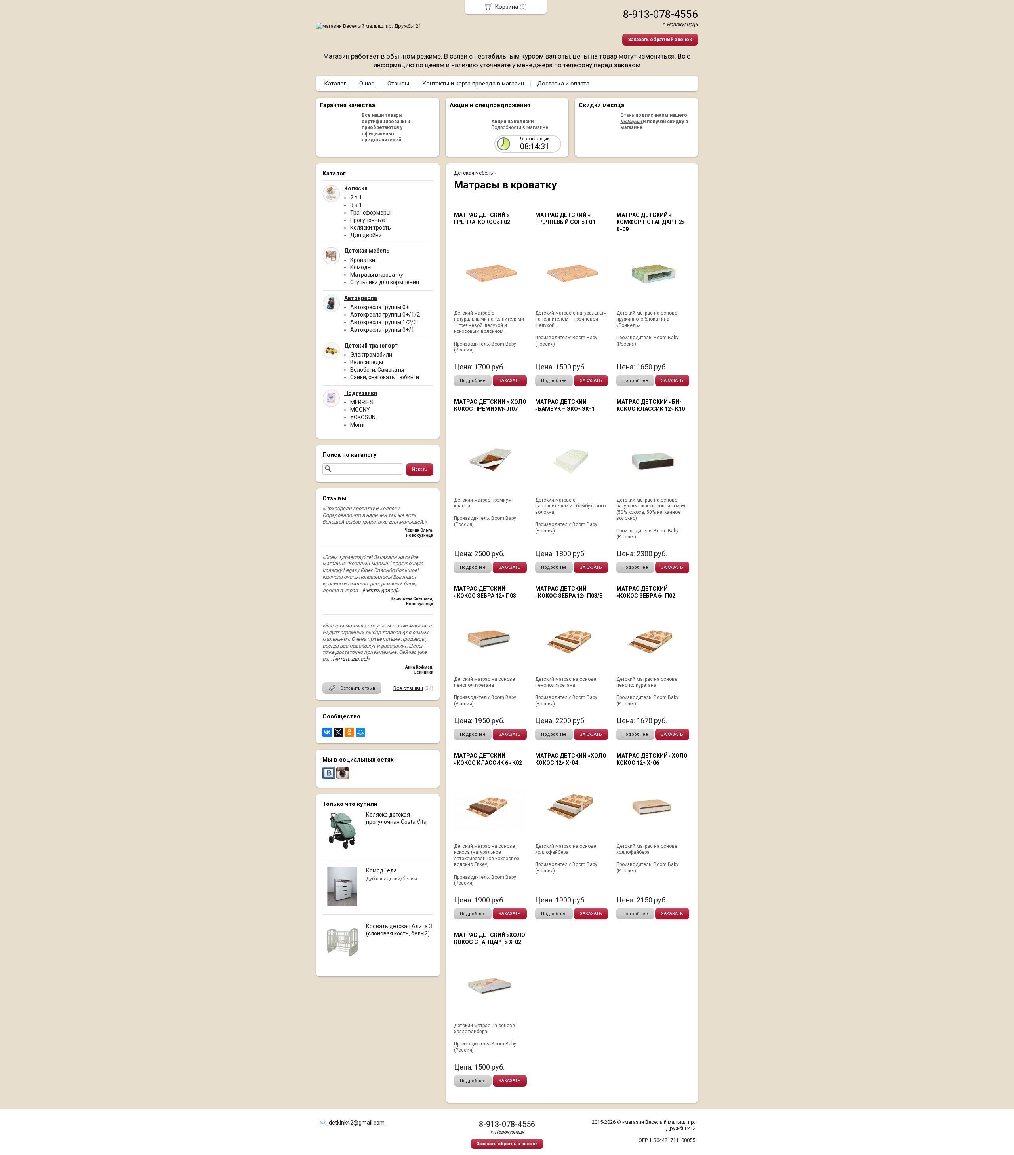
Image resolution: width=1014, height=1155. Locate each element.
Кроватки (362, 260)
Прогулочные (367, 220)
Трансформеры (370, 212)
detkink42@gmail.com (357, 1122)
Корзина (506, 6)
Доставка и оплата (563, 83)
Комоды (361, 267)
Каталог (335, 83)
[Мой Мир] (360, 732)
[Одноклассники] (349, 732)
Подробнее (473, 380)
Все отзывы (408, 688)
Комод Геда (381, 870)
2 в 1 (356, 197)
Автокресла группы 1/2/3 (383, 322)
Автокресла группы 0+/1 (382, 330)
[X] (338, 732)
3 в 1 (356, 205)
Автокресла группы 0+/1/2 (385, 315)
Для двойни (366, 235)
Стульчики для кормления (384, 282)
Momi (357, 425)
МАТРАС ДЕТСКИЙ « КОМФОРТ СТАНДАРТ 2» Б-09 (650, 222)
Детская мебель (473, 173)
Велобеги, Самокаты (377, 370)
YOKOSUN (362, 417)
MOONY (360, 410)
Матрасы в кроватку (376, 275)
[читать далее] (379, 590)
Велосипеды (366, 362)
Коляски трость (370, 227)
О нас (366, 83)
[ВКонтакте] (327, 732)
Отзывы (398, 83)
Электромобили (371, 354)
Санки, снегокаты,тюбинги (384, 377)
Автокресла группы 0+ (379, 307)
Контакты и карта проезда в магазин (473, 83)
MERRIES (361, 402)
